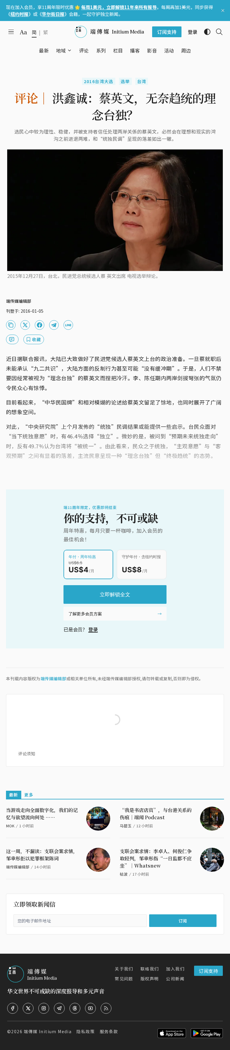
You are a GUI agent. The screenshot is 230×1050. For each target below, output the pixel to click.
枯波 (124, 874)
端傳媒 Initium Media (48, 1031)
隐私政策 (85, 1031)
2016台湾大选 (99, 81)
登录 (93, 629)
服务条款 (109, 1031)
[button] (61, 50)
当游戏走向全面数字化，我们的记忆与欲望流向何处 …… (42, 814)
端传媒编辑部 (53, 678)
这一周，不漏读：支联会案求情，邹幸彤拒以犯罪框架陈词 (42, 855)
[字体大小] (23, 32)
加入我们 (175, 969)
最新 (13, 795)
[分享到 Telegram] (54, 325)
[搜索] (217, 31)
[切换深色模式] (205, 31)
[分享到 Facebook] (39, 325)
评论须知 (26, 754)
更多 (29, 795)
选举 (125, 81)
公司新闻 (175, 979)
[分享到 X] (25, 325)
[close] (223, 10)
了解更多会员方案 (85, 614)
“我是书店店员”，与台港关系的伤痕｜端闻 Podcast (156, 814)
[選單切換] (69, 50)
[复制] (11, 325)
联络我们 (149, 969)
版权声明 (149, 979)
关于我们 (124, 969)
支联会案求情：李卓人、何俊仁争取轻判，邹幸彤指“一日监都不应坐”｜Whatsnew (156, 858)
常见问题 (124, 979)
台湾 (141, 81)
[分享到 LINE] (68, 325)
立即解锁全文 (115, 594)
